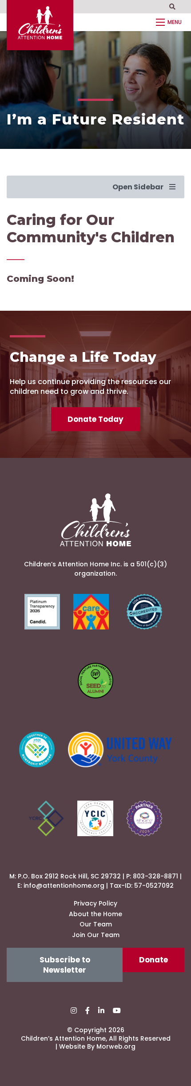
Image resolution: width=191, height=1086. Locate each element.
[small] (74, 1010)
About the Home (95, 914)
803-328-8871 (155, 876)
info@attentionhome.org (64, 885)
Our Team (96, 924)
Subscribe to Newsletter (65, 964)
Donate (153, 959)
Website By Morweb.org (97, 1046)
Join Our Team (95, 934)
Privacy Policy (95, 903)
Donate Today (95, 419)
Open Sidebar (138, 187)
